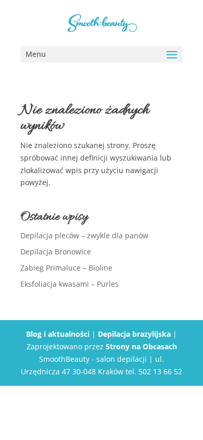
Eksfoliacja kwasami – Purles (69, 284)
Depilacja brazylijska (134, 334)
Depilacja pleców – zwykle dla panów (84, 235)
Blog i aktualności (58, 334)
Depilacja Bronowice (55, 251)
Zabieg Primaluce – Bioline (66, 268)
